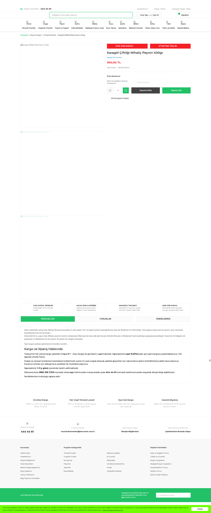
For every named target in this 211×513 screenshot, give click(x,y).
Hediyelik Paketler (114, 471)
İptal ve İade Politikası (159, 475)
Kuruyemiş (68, 460)
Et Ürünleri (111, 457)
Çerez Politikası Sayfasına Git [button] (112, 510)
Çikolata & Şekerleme (115, 464)
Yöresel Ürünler (70, 453)
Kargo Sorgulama (157, 460)
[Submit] (188, 495)
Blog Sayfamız (26, 471)
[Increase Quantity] (126, 90)
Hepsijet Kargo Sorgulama (160, 464)
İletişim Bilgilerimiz (27, 460)
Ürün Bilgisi (48, 319)
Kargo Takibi (159, 9)
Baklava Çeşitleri (113, 453)
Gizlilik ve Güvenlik (157, 457)
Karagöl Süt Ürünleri (114, 57)
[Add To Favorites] (102, 47)
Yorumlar (105, 319)
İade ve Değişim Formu (159, 453)
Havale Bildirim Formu (159, 467)
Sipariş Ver (176, 90)
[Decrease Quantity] (110, 90)
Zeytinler (67, 467)
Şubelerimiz (142, 9)
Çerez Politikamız (27, 475)
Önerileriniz (163, 319)
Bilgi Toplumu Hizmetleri (30, 478)
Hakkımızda (25, 453)
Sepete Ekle (145, 90)
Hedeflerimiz (25, 457)
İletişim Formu (156, 471)
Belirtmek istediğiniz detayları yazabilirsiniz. (117, 82)
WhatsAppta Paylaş (120, 98)
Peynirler (67, 464)
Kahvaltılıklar (69, 471)
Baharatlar (111, 460)
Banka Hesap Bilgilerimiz (30, 467)
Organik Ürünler (70, 457)
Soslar (109, 467)
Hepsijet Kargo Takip (181, 9)
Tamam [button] (200, 509)
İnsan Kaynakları (26, 464)
